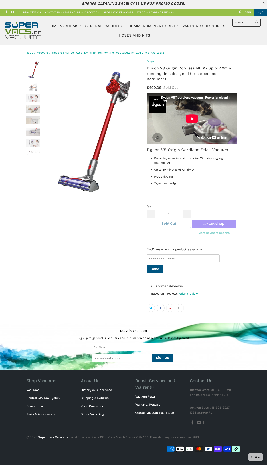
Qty (149, 206)
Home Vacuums (64, 26)
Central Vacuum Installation (154, 413)
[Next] (138, 132)
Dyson (151, 61)
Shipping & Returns (95, 398)
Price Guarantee (92, 406)
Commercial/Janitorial (152, 26)
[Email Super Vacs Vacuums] (18, 12)
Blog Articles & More (118, 12)
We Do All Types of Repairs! (156, 12)
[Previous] (51, 132)
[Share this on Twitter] (151, 308)
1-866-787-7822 (32, 12)
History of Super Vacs (96, 390)
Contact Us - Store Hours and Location (72, 12)
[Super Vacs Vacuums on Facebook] (6, 12)
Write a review (188, 293)
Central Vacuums (104, 26)
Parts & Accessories (204, 26)
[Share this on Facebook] (161, 308)
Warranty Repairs (147, 404)
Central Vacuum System (43, 398)
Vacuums (32, 390)
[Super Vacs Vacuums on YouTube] (12, 12)
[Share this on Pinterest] (170, 308)
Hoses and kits (135, 35)
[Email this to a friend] (180, 308)
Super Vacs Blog (92, 414)
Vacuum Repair (146, 396)
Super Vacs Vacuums (53, 437)
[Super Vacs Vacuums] (23, 30)
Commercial (34, 406)
